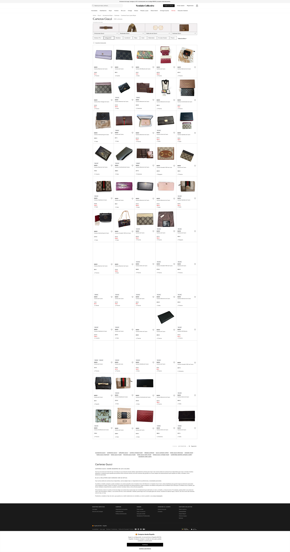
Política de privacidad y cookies (126, 529)
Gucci (99, 15)
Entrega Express (164, 10)
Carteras (116, 15)
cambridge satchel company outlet (181, 455)
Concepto (94, 509)
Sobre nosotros (183, 509)
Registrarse (190, 5)
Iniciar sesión (180, 5)
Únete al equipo (183, 516)
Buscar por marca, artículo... (102, 5)
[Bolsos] (139, 10)
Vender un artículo (168, 5)
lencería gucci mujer (129, 455)
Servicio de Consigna (97, 511)
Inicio (94, 15)
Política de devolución (121, 514)
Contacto (160, 511)
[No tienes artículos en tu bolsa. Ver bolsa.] (197, 6)
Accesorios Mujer (108, 15)
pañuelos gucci (123, 453)
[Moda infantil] (159, 10)
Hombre (116, 10)
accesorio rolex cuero (145, 457)
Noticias (181, 518)
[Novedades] (98, 10)
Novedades (94, 10)
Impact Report (182, 514)
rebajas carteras (149, 453)
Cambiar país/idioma (145, 549)
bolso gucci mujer (116, 455)
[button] (197, 6)
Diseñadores (103, 10)
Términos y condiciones (111, 529)
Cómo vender (140, 509)
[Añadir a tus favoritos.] (112, 67)
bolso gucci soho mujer (144, 455)
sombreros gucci (112, 453)
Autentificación (119, 511)
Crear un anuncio (141, 511)
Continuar (145, 545)
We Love (123, 10)
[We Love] (126, 10)
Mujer (110, 10)
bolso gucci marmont (103, 455)
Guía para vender (141, 514)
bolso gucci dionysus (176, 453)
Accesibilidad (95, 529)
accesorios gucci (100, 453)
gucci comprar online (162, 453)
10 (189, 446)
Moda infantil (154, 10)
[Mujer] (113, 10)
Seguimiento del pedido (121, 509)
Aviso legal (102, 529)
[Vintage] (133, 10)
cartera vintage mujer (136, 453)
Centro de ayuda (162, 509)
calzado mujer (189, 453)
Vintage (130, 10)
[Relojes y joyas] (149, 10)
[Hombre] (119, 10)
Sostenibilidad (182, 511)
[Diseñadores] (107, 10)
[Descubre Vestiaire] (189, 10)
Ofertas (173, 10)
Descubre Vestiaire (183, 10)
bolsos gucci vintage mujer (161, 455)
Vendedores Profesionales (143, 516)
